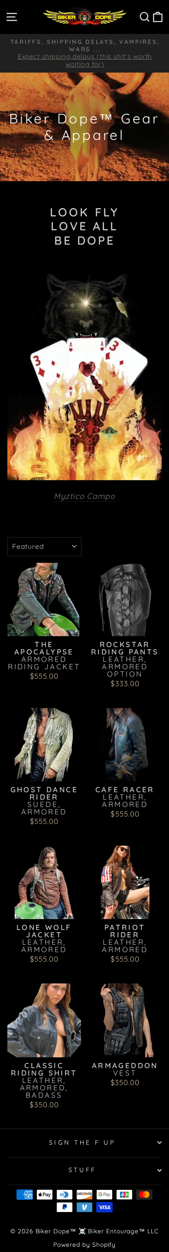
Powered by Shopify (84, 1245)
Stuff (82, 1170)
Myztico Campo (84, 496)
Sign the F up (82, 1142)
